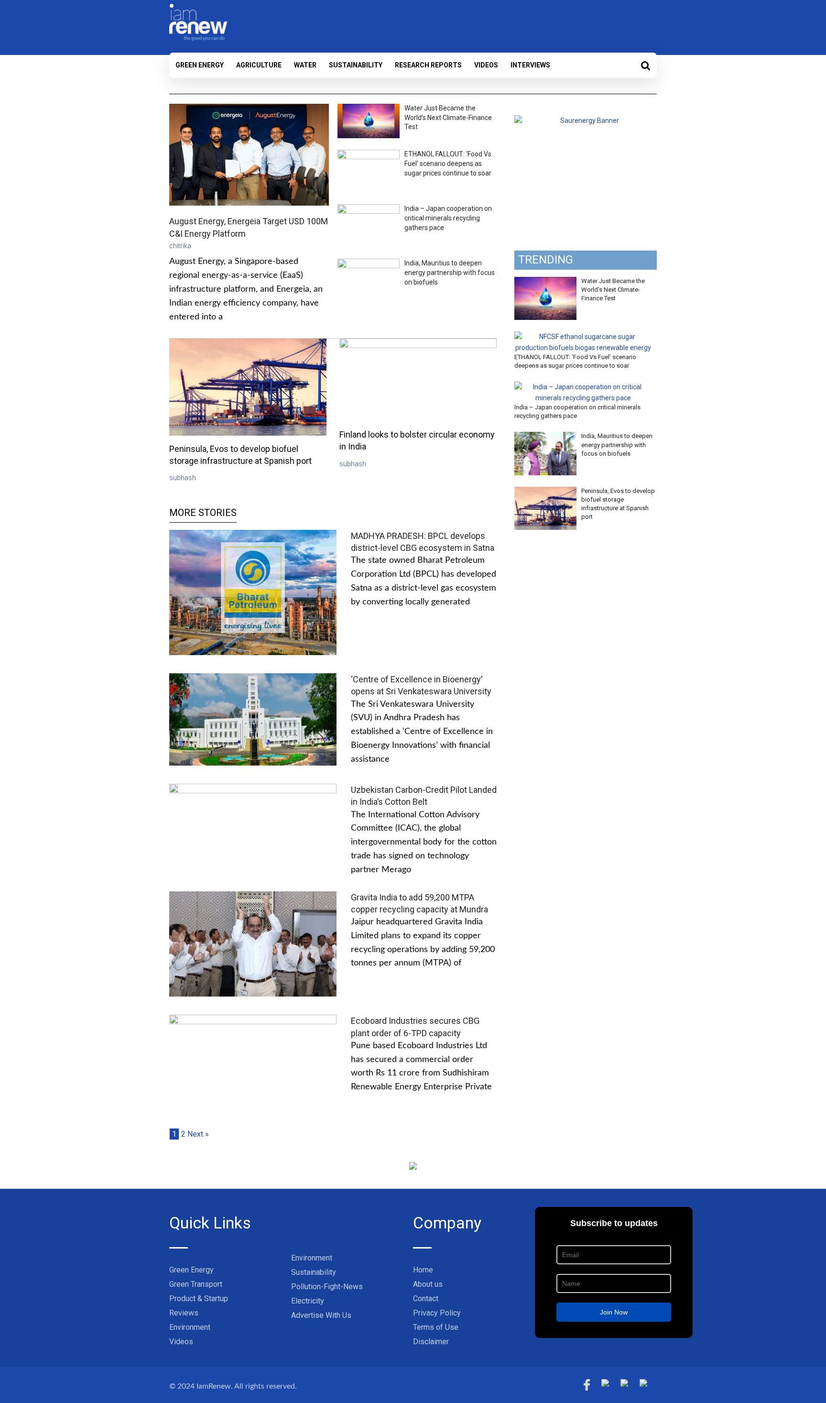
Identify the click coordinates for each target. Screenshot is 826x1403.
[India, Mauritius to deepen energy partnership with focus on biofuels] (545, 437)
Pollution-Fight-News (327, 1286)
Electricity (307, 1300)
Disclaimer (431, 1341)
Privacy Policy (437, 1312)
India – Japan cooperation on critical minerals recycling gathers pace (448, 218)
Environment (189, 1327)
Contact (425, 1298)
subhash (182, 478)
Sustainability (355, 65)
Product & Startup (198, 1298)
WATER (305, 65)
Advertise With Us (321, 1315)
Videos (486, 65)
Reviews (183, 1312)
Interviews (530, 65)
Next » (198, 1134)
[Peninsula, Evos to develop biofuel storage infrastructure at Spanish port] (545, 492)
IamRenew (213, 1386)
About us (428, 1284)
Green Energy (199, 65)
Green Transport (195, 1284)
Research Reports (428, 65)
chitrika (180, 246)
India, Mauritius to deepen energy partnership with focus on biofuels (449, 272)
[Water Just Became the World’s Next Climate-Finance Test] (545, 282)
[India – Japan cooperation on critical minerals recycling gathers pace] (583, 387)
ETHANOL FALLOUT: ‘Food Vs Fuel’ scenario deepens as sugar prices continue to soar (447, 163)
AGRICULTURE (259, 65)
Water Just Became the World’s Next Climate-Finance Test (448, 117)
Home (423, 1269)
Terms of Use (435, 1327)
